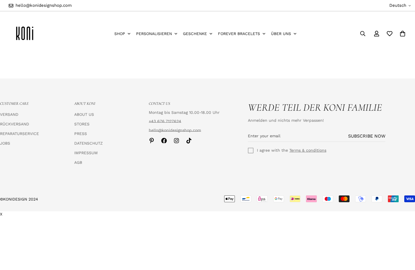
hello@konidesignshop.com (175, 130)
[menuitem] (122, 34)
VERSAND (9, 114)
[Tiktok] (189, 140)
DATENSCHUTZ (88, 143)
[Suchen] (362, 33)
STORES (81, 124)
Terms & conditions (307, 150)
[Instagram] (176, 140)
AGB (78, 162)
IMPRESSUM (86, 153)
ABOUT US (84, 114)
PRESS (80, 133)
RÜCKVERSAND (14, 124)
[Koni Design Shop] (24, 33)
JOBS (5, 143)
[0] (402, 33)
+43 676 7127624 (165, 121)
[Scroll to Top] (403, 239)
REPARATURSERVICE (19, 133)
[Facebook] (164, 140)
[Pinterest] (151, 140)
